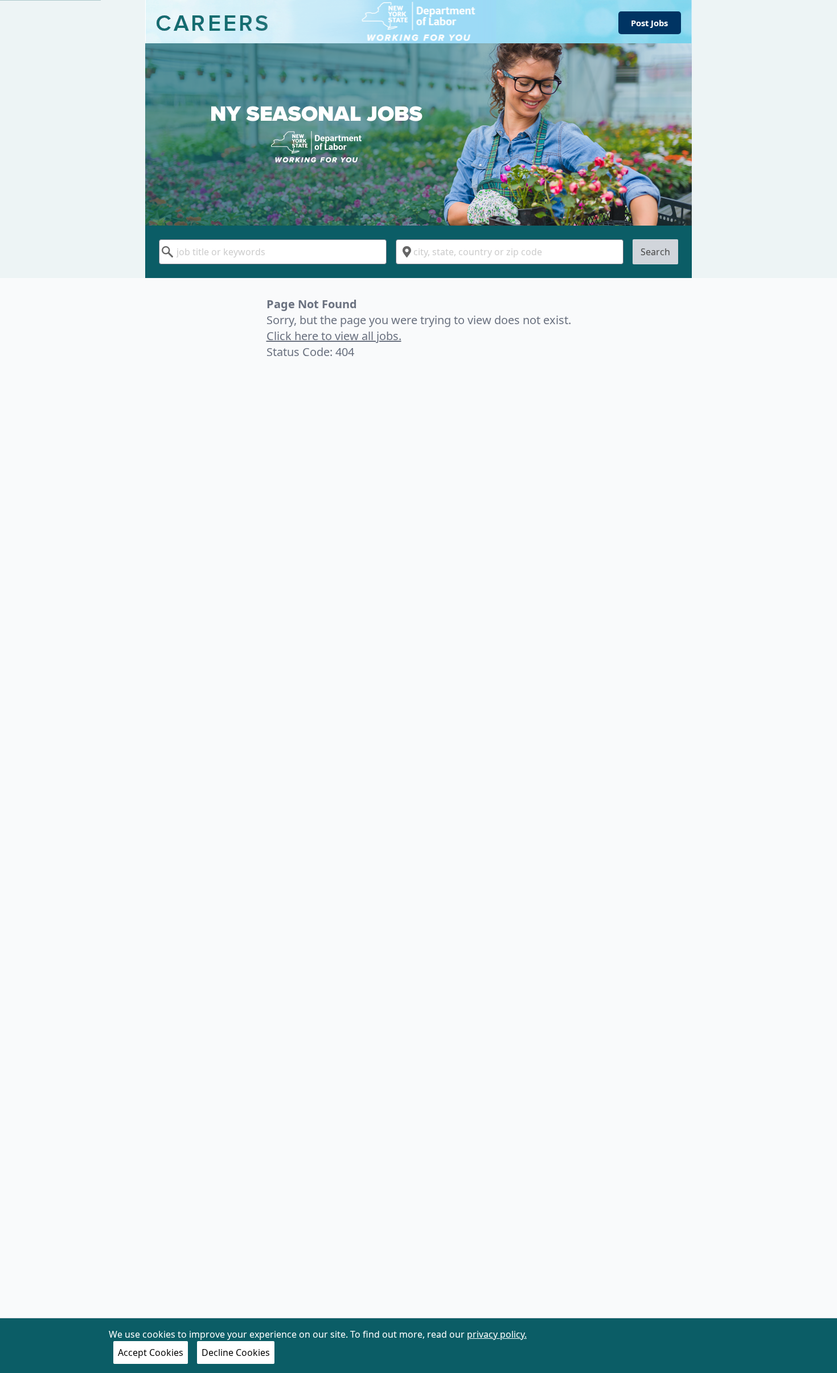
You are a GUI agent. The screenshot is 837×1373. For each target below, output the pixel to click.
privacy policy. (497, 1334)
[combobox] (273, 251)
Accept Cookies (150, 1352)
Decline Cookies (236, 1352)
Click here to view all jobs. (333, 336)
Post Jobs (649, 22)
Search (655, 252)
